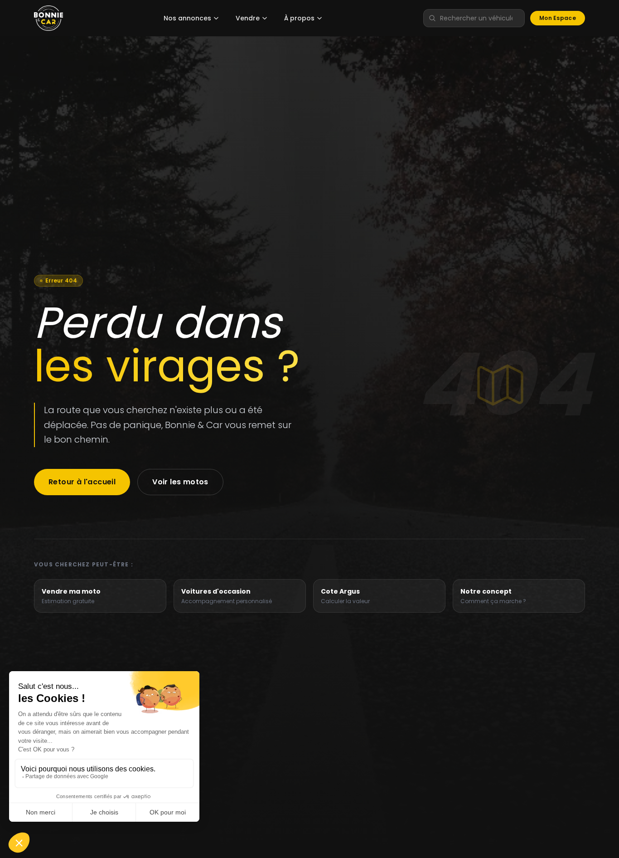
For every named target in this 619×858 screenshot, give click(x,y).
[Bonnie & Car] (48, 18)
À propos (299, 18)
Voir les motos (180, 482)
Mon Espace (557, 18)
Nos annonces (187, 18)
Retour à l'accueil (82, 482)
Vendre (248, 18)
